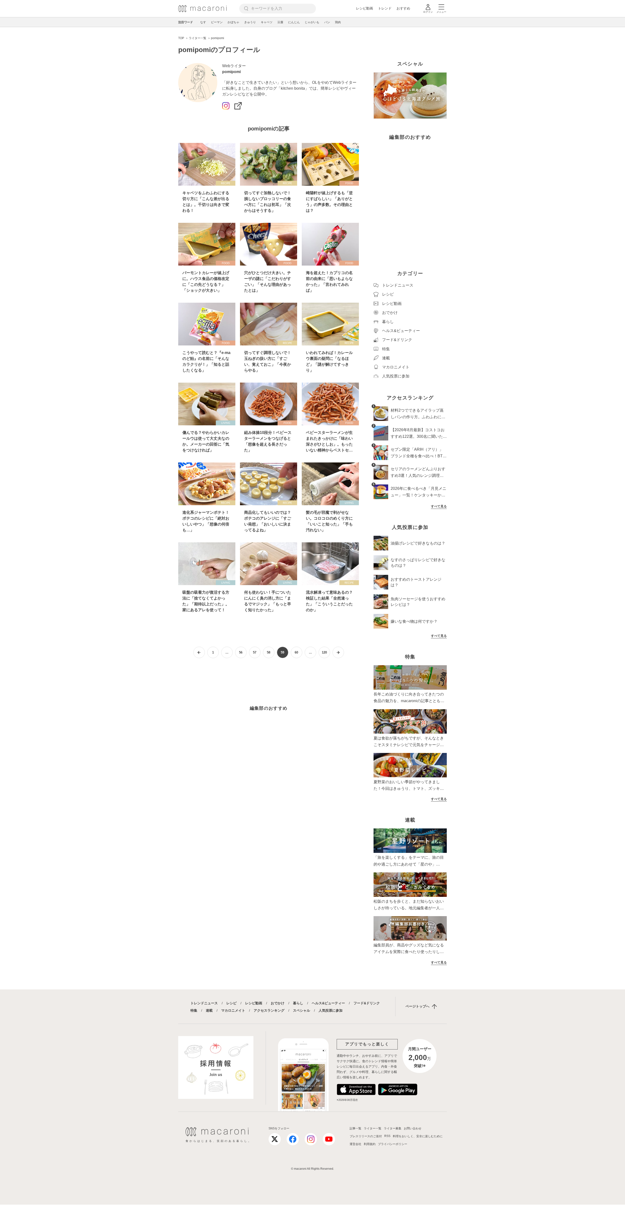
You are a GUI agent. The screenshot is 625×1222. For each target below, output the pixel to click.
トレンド (385, 8)
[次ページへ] (338, 652)
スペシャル (301, 1010)
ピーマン (217, 22)
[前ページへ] (199, 652)
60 (296, 652)
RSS (387, 1136)
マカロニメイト (233, 1010)
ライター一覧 (372, 1128)
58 (268, 652)
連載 (209, 1010)
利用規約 (369, 1144)
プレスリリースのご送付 (366, 1136)
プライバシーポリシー (392, 1144)
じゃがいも (312, 22)
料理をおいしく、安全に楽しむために (418, 1136)
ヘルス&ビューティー (328, 1003)
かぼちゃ (233, 22)
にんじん (294, 22)
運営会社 (355, 1144)
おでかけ (277, 1003)
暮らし (298, 1003)
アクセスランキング (269, 1010)
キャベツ (266, 22)
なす (203, 22)
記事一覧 (355, 1128)
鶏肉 (338, 22)
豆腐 (280, 22)
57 (254, 652)
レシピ (231, 1003)
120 (324, 652)
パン (327, 22)
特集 (193, 1010)
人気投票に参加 (331, 1010)
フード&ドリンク (367, 1003)
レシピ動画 (364, 8)
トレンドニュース (204, 1003)
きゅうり (250, 22)
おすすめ (403, 8)
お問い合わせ (412, 1128)
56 (240, 652)
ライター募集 (392, 1128)
